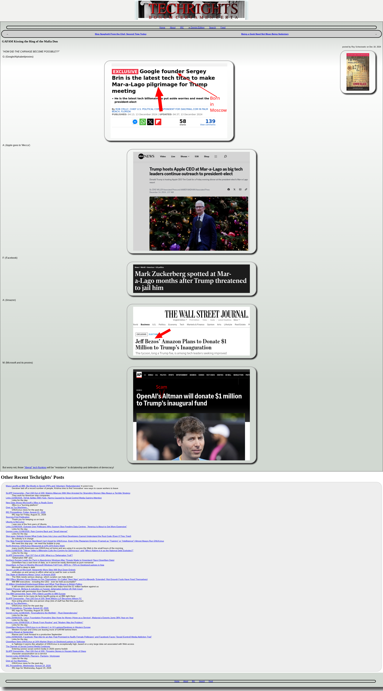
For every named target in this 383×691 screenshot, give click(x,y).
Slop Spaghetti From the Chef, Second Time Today (120, 34)
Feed (223, 27)
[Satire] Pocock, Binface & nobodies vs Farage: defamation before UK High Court (44, 589)
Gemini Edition (198, 27)
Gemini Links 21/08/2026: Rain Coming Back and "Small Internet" (37, 531)
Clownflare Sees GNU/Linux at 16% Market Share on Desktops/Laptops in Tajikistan (45, 641)
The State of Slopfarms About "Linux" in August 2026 (31, 574)
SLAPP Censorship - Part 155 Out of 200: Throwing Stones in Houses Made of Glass (46, 651)
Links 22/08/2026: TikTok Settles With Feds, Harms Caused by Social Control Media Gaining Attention (54, 498)
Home (162, 27)
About (172, 27)
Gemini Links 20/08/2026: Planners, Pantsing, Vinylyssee (33, 656)
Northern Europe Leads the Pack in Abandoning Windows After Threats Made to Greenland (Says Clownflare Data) (60, 560)
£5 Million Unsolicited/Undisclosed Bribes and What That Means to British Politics (44, 584)
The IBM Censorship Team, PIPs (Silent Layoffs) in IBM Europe (36, 593)
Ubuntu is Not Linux (15, 522)
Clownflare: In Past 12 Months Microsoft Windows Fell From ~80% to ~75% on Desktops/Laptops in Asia (55, 565)
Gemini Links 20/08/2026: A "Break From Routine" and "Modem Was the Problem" (44, 622)
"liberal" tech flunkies (35, 467)
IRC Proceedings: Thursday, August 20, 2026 (27, 608)
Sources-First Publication (17, 517)
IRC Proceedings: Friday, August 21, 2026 (25, 512)
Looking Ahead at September (19, 632)
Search (212, 27)
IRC (182, 27)
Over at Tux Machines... (17, 507)
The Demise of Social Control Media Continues (28, 646)
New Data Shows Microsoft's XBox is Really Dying (29, 502)
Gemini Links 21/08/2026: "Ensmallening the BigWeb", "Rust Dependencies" (42, 613)
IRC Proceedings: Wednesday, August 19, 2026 (28, 665)
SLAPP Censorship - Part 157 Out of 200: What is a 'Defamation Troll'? (39, 555)
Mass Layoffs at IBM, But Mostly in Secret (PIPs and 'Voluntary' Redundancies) (43, 486)
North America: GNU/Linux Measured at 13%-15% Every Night (35, 546)
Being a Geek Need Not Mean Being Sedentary (265, 34)
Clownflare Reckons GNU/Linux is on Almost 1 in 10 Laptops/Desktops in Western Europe (48, 627)
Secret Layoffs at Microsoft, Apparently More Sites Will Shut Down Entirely (41, 569)
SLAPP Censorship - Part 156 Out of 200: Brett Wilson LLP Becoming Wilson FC (44, 598)
